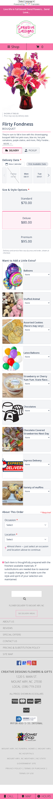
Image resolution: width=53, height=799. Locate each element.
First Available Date (37, 164)
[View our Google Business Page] (24, 664)
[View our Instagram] (29, 664)
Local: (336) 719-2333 (26, 686)
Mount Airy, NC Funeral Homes (19, 748)
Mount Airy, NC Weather (20, 758)
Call (10, 796)
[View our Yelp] (34, 664)
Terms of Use (26, 773)
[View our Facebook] (19, 664)
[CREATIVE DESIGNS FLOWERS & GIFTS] (26, 36)
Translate (35, 4)
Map (27, 796)
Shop (15, 46)
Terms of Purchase (35, 768)
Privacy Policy (14, 768)
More (6, 143)
